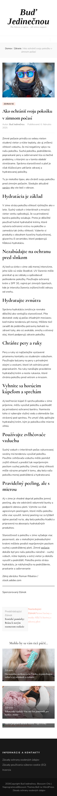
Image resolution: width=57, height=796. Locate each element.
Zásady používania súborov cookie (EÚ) (24, 765)
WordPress (48, 787)
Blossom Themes (26, 787)
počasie (45, 547)
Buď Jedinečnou (28, 16)
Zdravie (9, 104)
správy (6, 187)
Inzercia (6, 770)
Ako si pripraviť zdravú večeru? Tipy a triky (25, 723)
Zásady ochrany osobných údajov (20, 760)
